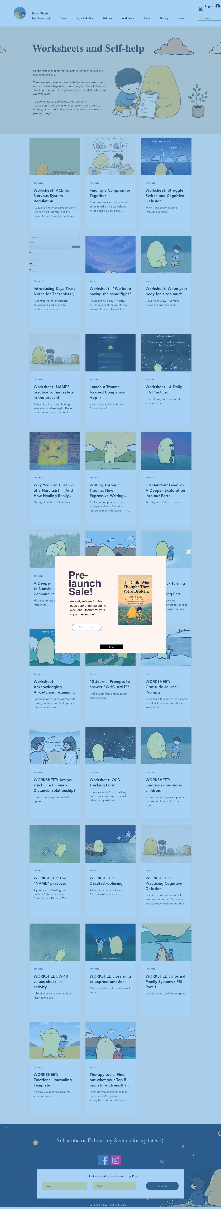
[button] (188, 551)
